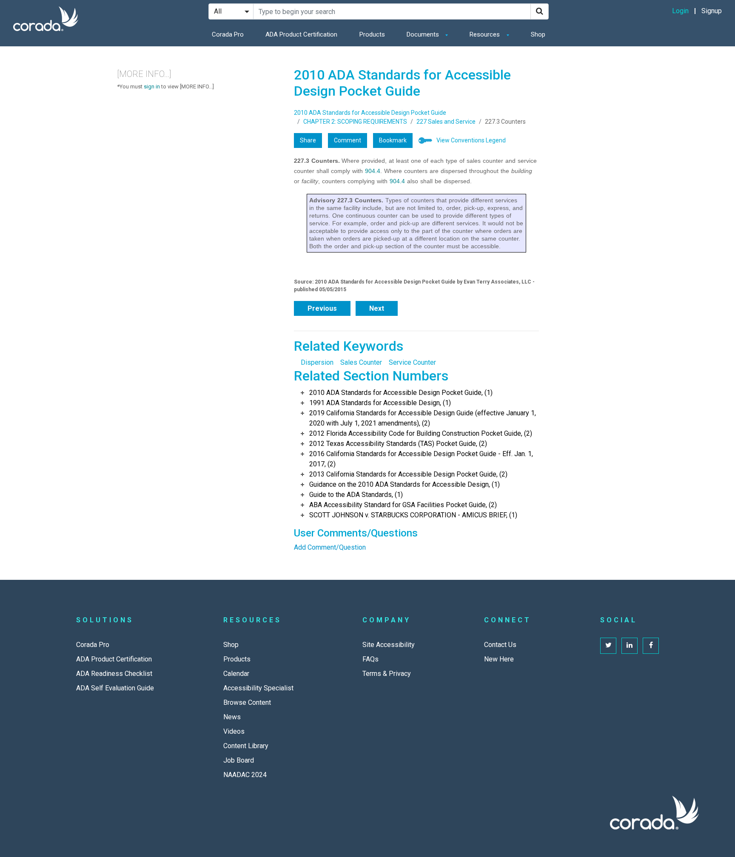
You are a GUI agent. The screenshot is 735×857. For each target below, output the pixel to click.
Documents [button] (424, 34)
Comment (347, 140)
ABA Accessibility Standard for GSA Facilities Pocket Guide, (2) (403, 505)
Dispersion (317, 362)
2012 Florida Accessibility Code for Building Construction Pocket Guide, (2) (420, 433)
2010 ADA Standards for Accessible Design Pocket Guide (370, 112)
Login (680, 11)
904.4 (372, 170)
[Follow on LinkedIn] (629, 646)
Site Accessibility (388, 645)
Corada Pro (228, 34)
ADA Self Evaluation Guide (115, 688)
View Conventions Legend (471, 140)
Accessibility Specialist (258, 688)
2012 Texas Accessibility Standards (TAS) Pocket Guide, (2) (398, 444)
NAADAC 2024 (245, 775)
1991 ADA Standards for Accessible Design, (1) (380, 403)
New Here (499, 659)
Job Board (238, 760)
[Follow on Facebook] (651, 646)
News (232, 717)
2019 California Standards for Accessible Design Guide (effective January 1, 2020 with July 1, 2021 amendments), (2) (422, 418)
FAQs (370, 659)
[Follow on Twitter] (608, 646)
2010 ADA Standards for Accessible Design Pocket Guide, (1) (401, 393)
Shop (538, 34)
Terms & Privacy (386, 674)
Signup (711, 11)
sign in (152, 86)
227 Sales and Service (446, 121)
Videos (234, 731)
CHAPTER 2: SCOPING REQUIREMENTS (355, 121)
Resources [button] (485, 34)
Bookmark (393, 140)
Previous (322, 308)
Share (308, 140)
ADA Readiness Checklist (114, 674)
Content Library (245, 746)
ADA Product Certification (301, 34)
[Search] (539, 11)
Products (372, 34)
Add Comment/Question (330, 547)
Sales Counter (361, 362)
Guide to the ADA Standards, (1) (356, 495)
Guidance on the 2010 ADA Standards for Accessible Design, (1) (404, 484)
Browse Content (247, 702)
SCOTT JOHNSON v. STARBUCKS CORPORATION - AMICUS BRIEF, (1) (413, 515)
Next (376, 308)
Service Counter (412, 362)
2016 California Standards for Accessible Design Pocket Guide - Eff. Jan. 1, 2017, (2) (421, 459)
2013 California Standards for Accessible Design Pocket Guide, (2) (408, 474)
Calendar (236, 674)
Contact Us (500, 645)
